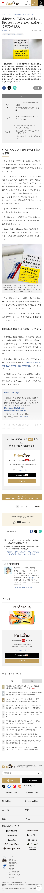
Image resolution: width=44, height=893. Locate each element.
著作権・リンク (13, 860)
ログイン (23, 481)
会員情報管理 (13, 863)
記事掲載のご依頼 (32, 792)
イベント (28, 819)
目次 (22, 96)
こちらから (31, 578)
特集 (4, 819)
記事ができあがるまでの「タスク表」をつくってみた (26, 126)
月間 (32, 681)
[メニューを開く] (3, 3)
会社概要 (11, 869)
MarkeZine (6, 801)
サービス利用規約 (14, 872)
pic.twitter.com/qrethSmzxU (15, 410)
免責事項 (11, 866)
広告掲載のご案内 (12, 792)
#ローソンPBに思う (12, 392)
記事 (27, 810)
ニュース (5, 810)
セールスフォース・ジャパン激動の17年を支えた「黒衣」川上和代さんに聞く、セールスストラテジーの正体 (24, 714)
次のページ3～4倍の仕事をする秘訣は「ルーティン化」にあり (22, 497)
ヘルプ (11, 857)
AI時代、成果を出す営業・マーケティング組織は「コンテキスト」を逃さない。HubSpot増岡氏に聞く (23, 748)
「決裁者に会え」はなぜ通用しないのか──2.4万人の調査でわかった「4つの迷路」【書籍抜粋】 (23, 722)
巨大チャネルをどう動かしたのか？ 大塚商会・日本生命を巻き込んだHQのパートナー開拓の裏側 (24, 693)
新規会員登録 (22, 475)
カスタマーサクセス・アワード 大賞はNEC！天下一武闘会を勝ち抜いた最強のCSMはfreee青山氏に (23, 700)
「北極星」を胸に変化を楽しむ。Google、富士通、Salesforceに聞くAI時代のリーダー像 (23, 687)
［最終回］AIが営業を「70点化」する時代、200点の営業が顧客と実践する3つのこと (23, 742)
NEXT (37, 507)
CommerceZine (31, 801)
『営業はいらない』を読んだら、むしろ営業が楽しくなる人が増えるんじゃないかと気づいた (22, 553)
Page (7, 118)
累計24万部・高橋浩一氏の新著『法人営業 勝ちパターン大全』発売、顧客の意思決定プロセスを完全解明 (23, 735)
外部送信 (11, 878)
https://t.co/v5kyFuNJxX (14, 408)
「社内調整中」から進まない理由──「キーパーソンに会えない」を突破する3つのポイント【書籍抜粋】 (23, 706)
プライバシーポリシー (15, 875)
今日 (12, 681)
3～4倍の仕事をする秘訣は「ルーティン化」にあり (26, 118)
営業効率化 (20, 34)
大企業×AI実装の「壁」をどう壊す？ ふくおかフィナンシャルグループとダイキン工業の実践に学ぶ (23, 728)
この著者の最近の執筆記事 (23, 587)
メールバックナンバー (23, 470)
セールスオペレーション (9, 34)
